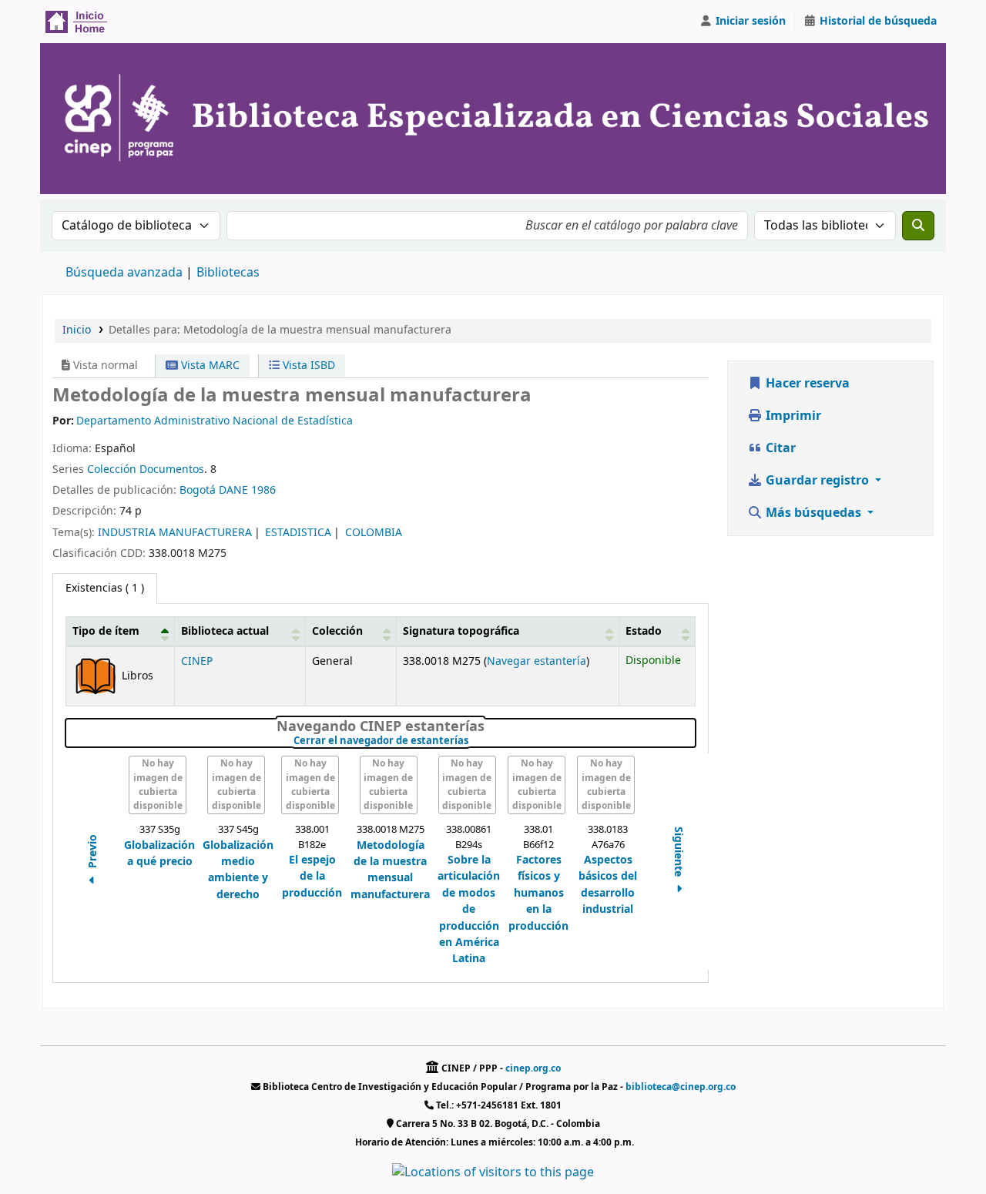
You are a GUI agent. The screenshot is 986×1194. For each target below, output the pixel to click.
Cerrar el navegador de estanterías (471, 741)
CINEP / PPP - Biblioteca (81, 21)
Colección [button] (337, 631)
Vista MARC (209, 365)
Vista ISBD (307, 365)
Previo (93, 852)
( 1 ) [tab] (104, 588)
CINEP (197, 661)
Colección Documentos (145, 469)
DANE (233, 490)
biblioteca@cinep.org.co (680, 1087)
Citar (779, 448)
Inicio (76, 330)
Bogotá (197, 490)
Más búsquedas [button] (813, 513)
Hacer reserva (806, 383)
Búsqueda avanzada (124, 272)
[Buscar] (918, 225)
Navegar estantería (536, 661)
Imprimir (792, 416)
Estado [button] (643, 631)
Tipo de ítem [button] (105, 631)
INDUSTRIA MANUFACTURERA (175, 533)
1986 (263, 490)
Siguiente (678, 852)
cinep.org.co (533, 1068)
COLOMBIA (373, 533)
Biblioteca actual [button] (225, 631)
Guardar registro (817, 480)
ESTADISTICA (298, 533)
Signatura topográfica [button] (461, 631)
